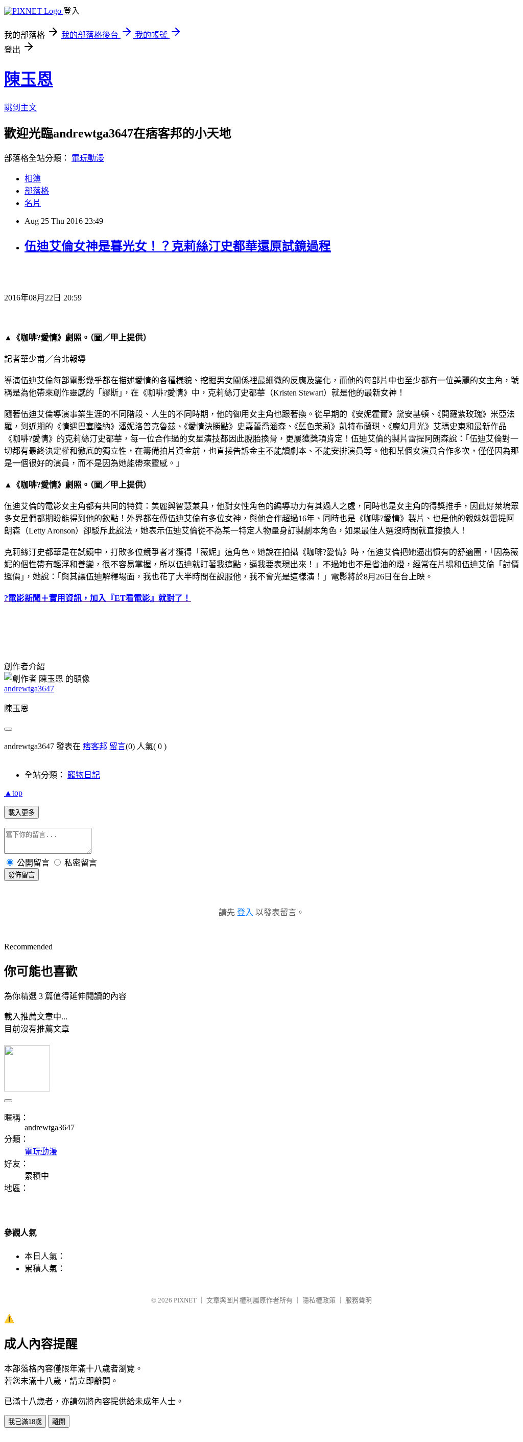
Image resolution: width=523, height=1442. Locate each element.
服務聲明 (358, 1300)
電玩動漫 (88, 158)
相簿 (33, 178)
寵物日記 (83, 775)
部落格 (37, 191)
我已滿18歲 (25, 1422)
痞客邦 (95, 746)
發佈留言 (21, 875)
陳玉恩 (28, 79)
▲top (13, 792)
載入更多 (21, 813)
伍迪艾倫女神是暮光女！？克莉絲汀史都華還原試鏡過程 (178, 246)
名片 (33, 203)
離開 (58, 1422)
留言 (117, 746)
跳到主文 (20, 107)
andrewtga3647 (29, 688)
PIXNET (185, 1300)
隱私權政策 (319, 1300)
